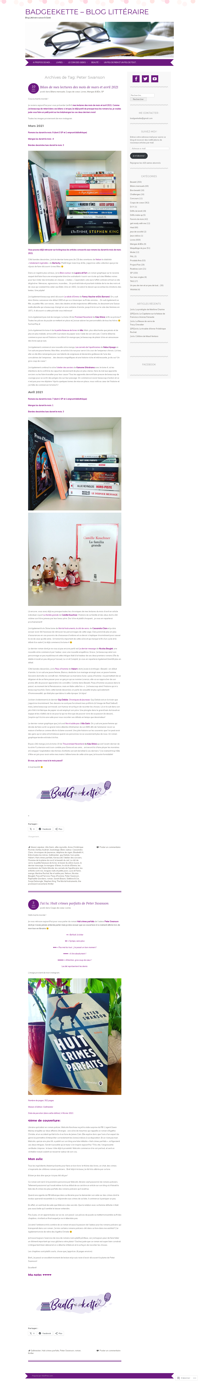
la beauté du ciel (62, 860)
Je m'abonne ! (139, 156)
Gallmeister (54, 855)
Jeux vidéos (135, 236)
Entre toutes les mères (38, 855)
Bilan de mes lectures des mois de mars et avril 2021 (79, 87)
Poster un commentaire (110, 847)
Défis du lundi (136, 211)
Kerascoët (58, 857)
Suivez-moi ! (149, 131)
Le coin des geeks (77, 62)
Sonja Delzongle (35, 881)
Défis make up (136, 215)
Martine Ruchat (42, 873)
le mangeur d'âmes (52, 865)
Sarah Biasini (60, 878)
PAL (132, 256)
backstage (55, 850)
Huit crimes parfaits (44, 857)
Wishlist (133, 289)
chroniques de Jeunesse (44, 852)
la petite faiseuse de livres (45, 863)
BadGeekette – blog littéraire (87, 12)
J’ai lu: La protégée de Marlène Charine (147, 309)
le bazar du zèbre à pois (68, 863)
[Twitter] (145, 78)
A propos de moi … (42, 62)
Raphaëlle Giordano (37, 878)
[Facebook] (136, 78)
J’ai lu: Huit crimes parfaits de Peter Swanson (74, 903)
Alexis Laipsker (37, 847)
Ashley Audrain (42, 850)
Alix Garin (49, 847)
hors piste (75, 855)
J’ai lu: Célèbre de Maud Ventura (144, 336)
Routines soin (136, 269)
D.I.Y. (132, 207)
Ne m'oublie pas (57, 873)
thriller (51, 884)
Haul (132, 227)
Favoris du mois (137, 219)
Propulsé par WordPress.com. (42, 1376)
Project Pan (135, 265)
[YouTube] (154, 78)
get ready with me (138, 223)
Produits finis (136, 260)
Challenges (135, 194)
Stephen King (50, 881)
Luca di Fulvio (75, 871)
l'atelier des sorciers (73, 857)
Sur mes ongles (137, 277)
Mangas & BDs (93, 91)
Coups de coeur (73, 91)
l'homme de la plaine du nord (41, 860)
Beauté (94, 62)
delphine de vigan (64, 852)
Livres (59, 62)
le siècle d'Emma (69, 865)
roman (50, 878)
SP (102, 91)
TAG (132, 281)
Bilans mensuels (58, 91)
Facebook (149, 364)
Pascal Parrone (43, 876)
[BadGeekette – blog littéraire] (99, 57)
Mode (132, 252)
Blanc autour (66, 850)
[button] (74, 1303)
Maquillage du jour (138, 248)
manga (31, 873)
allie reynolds (61, 847)
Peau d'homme (57, 876)
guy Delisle (65, 855)
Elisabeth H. (78, 852)
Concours (134, 198)
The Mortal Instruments (67, 881)
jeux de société (136, 231)
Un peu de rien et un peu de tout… (120, 62)
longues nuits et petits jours (56, 871)
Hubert (31, 857)
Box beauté (135, 190)
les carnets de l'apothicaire (67, 868)
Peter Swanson (72, 876)
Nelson (68, 873)
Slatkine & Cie (73, 878)
